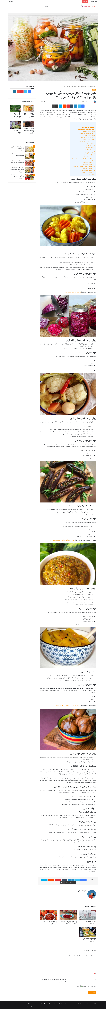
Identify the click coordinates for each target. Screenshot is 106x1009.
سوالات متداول (91, 160)
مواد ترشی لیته (91, 144)
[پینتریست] (68, 106)
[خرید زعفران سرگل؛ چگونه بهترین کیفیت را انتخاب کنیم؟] (68, 915)
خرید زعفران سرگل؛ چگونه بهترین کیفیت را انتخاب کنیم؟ (69, 922)
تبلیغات (27, 1006)
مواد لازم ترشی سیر (90, 152)
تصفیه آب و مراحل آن (91, 921)
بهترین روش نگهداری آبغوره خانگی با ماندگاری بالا (62, 540)
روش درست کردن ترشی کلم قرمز (87, 133)
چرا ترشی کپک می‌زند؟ (88, 162)
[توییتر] (79, 106)
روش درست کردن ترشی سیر (88, 154)
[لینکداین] (75, 106)
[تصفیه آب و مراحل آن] (87, 915)
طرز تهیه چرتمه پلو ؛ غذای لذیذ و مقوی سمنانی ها (68, 705)
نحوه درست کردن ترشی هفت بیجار (86, 129)
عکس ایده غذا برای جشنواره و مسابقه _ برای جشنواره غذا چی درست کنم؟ (17, 169)
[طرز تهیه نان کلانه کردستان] (15, 125)
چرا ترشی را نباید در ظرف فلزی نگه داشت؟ (84, 166)
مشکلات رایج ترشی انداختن (87, 156)
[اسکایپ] (60, 106)
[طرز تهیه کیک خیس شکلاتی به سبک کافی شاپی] (28, 124)
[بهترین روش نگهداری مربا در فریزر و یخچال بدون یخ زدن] (29, 163)
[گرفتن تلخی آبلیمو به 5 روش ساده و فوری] (29, 149)
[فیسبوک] (83, 106)
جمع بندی (92, 174)
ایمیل (94, 979)
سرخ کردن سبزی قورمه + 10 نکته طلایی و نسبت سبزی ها (16, 114)
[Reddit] (64, 106)
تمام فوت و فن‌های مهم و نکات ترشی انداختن (83, 158)
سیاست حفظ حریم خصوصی (19, 1006)
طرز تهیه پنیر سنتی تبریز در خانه (73, 292)
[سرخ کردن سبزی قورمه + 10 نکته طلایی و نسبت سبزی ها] (15, 108)
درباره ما (31, 1006)
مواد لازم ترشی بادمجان (89, 140)
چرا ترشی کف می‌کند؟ (88, 168)
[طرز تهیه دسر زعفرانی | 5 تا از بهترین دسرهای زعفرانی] (28, 108)
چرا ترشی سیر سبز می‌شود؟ (87, 170)
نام (95, 974)
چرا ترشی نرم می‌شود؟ (88, 172)
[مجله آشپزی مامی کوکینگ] (89, 6)
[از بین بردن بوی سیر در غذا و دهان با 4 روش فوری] (29, 156)
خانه (94, 86)
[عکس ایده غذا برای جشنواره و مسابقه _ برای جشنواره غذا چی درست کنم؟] (29, 170)
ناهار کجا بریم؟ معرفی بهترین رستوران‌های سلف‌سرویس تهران (88, 939)
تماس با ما (10, 1006)
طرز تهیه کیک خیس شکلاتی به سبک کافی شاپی (29, 130)
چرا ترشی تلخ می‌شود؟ (88, 164)
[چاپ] (53, 106)
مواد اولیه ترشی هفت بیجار (88, 127)
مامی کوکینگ (45, 6)
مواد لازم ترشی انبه (90, 148)
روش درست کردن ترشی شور (88, 138)
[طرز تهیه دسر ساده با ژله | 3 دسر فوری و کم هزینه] (29, 177)
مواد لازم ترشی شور (90, 135)
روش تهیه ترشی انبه (89, 150)
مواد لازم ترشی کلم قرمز (89, 131)
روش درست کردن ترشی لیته (87, 146)
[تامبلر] (71, 106)
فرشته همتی (91, 102)
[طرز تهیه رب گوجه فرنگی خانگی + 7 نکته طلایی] (48, 915)
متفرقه (90, 86)
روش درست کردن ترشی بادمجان (87, 142)
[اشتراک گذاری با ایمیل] (56, 106)
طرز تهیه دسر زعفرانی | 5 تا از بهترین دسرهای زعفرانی (29, 114)
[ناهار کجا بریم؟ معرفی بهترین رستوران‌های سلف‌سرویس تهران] (87, 932)
